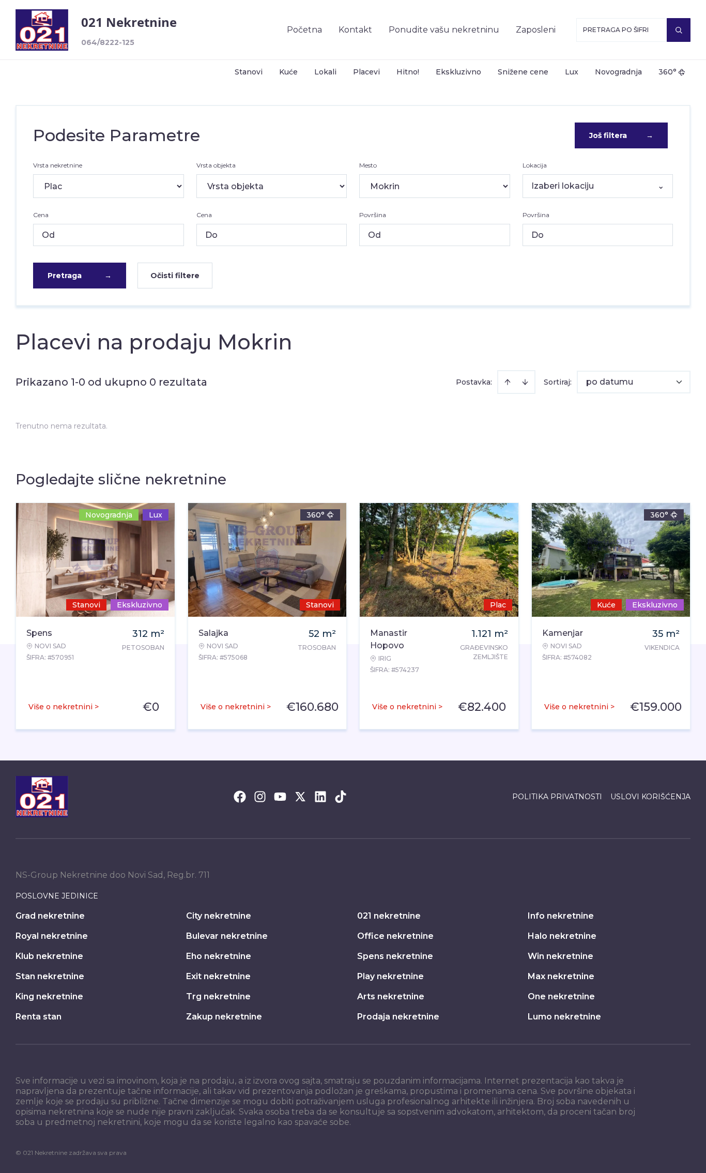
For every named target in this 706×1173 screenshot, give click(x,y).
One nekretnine (561, 996)
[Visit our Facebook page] (240, 796)
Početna (304, 30)
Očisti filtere (174, 275)
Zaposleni (536, 30)
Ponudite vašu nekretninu (444, 30)
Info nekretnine (561, 916)
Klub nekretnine (49, 956)
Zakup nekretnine (224, 1017)
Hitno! (407, 72)
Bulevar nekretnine (227, 936)
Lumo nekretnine (564, 1017)
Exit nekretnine (218, 976)
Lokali (325, 72)
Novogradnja (618, 72)
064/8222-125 (107, 42)
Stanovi (249, 72)
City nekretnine (218, 916)
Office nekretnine (395, 936)
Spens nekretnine (395, 956)
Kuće (288, 72)
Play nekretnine (390, 976)
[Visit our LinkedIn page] (320, 796)
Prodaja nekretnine (398, 1017)
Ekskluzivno (458, 72)
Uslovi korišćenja (650, 796)
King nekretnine (49, 996)
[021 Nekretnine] (42, 30)
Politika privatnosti (557, 796)
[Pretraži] (678, 30)
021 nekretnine (389, 916)
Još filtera (621, 135)
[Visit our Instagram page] (260, 796)
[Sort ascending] (507, 382)
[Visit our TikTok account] (340, 796)
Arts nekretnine (390, 996)
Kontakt (355, 30)
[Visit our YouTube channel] (280, 796)
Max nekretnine (561, 976)
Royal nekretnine (52, 936)
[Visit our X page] (300, 796)
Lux (571, 72)
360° (667, 72)
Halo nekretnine (562, 936)
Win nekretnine (560, 956)
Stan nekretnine (50, 976)
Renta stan (39, 1017)
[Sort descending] (525, 382)
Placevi (366, 72)
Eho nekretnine (218, 956)
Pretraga (80, 275)
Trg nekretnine (218, 996)
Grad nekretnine (50, 916)
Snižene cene (523, 72)
